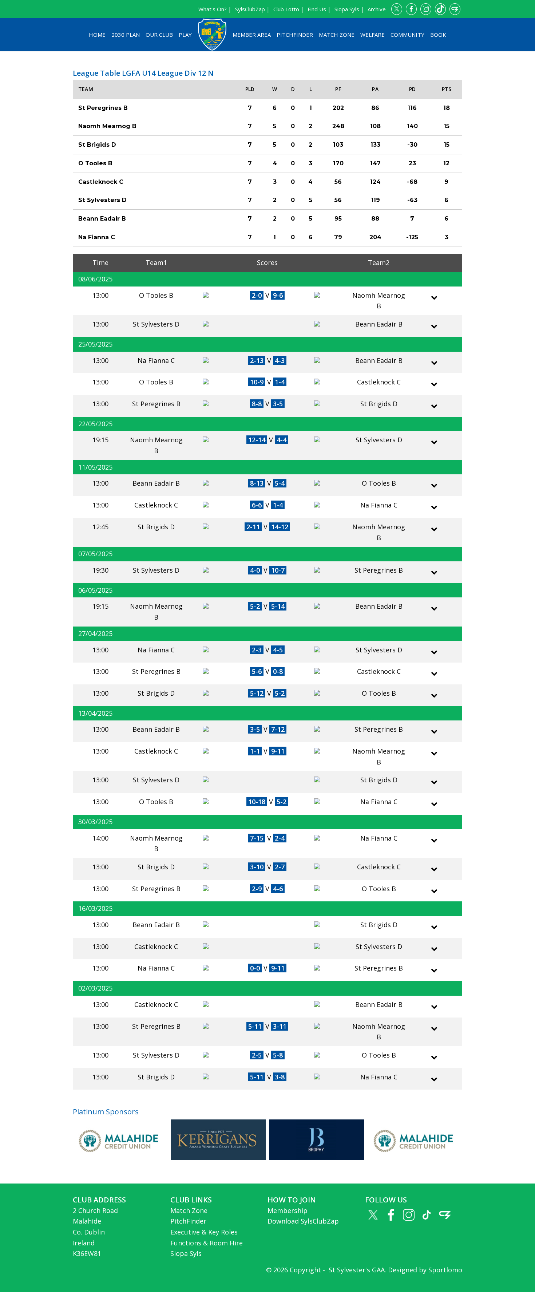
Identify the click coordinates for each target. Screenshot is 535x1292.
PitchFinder (295, 34)
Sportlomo (445, 1269)
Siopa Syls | (349, 9)
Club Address (99, 1200)
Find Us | (319, 9)
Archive (377, 9)
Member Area (252, 34)
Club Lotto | (288, 9)
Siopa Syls (186, 1253)
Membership (288, 1210)
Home (97, 34)
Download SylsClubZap (303, 1221)
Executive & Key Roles (204, 1232)
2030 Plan (125, 34)
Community (407, 34)
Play (185, 34)
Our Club (159, 34)
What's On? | (214, 9)
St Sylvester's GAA (356, 1269)
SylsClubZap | (252, 9)
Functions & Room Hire (206, 1242)
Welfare (372, 34)
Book (438, 34)
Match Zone (336, 34)
